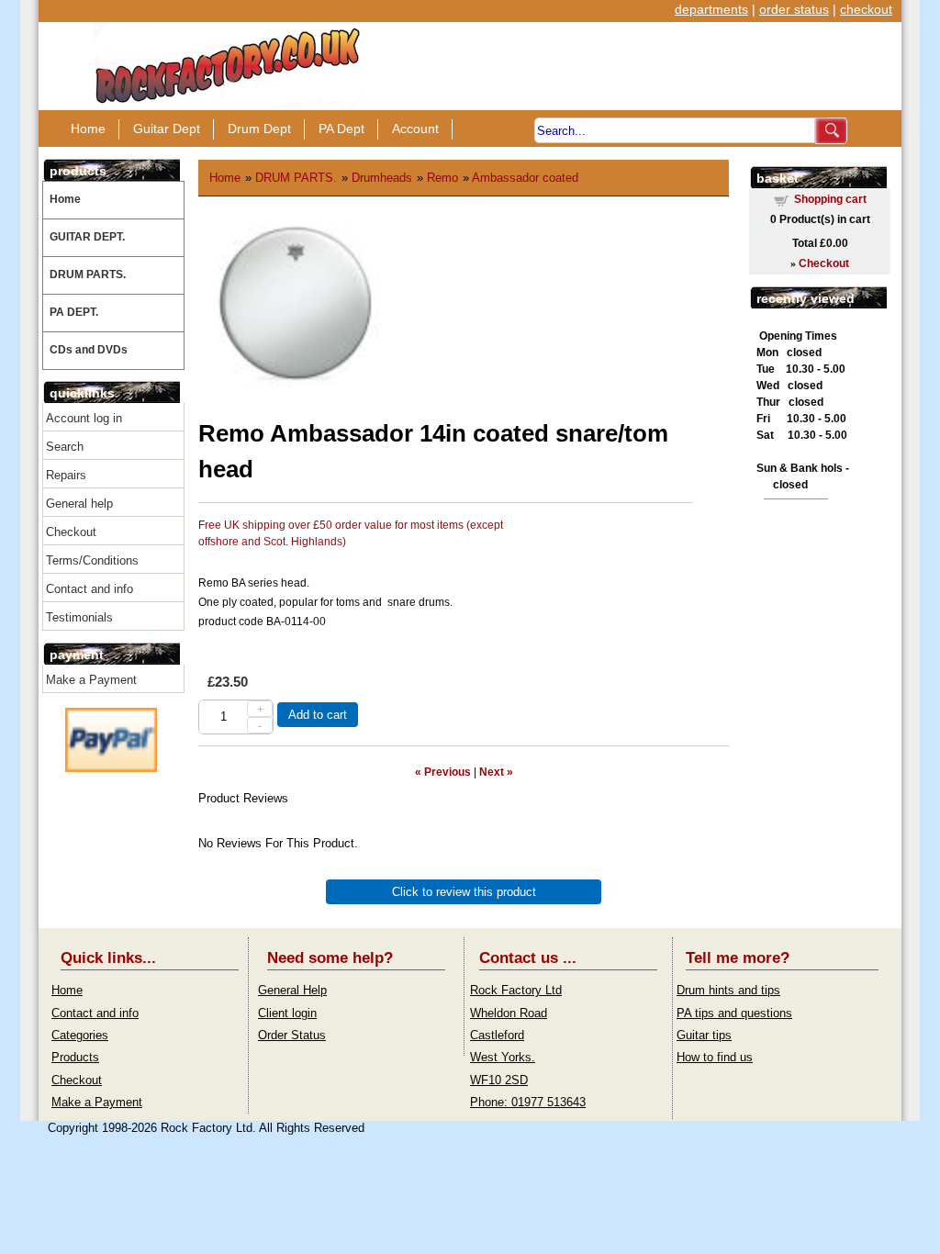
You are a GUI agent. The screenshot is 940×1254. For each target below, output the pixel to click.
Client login (287, 1013)
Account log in (84, 418)
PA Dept (341, 128)
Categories (79, 1035)
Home (88, 128)
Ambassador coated (525, 178)
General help (79, 503)
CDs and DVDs (89, 349)
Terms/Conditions (92, 560)
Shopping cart (830, 199)
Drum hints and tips (728, 990)
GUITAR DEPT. (87, 236)
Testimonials (79, 617)
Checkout (71, 532)
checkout (866, 9)
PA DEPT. (74, 312)
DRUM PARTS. (88, 274)
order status (794, 9)
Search (65, 446)
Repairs (66, 475)
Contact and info (89, 589)
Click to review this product (464, 892)
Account (415, 128)
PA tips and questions (734, 1013)
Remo (442, 178)
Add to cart (317, 715)
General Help (292, 990)
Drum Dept (259, 128)
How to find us (715, 1057)
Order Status (292, 1035)
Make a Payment (91, 680)
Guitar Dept (166, 128)
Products (75, 1057)
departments (711, 9)
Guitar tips (704, 1035)
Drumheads (382, 178)
